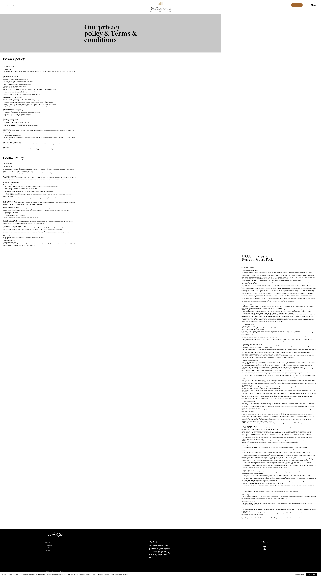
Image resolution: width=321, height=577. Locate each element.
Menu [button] (313, 5)
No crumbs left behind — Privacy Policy (118, 574)
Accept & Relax (312, 574)
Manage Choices (299, 574)
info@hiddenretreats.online (58, 149)
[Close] (319, 574)
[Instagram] (264, 548)
